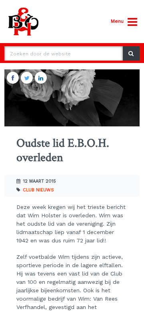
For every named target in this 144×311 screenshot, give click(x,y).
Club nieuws (38, 190)
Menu (117, 21)
